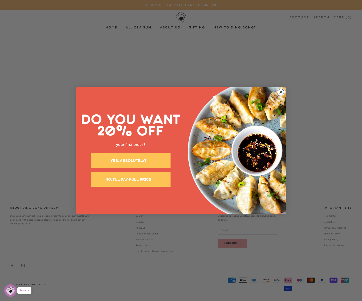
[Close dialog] (281, 92)
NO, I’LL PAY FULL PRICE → (130, 179)
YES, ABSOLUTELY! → (130, 160)
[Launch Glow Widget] (10, 290)
